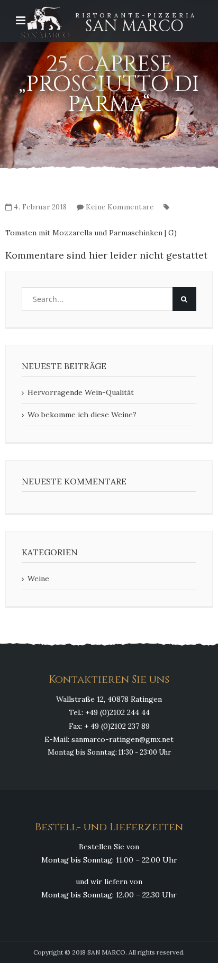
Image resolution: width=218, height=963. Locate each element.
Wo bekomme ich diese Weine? (82, 414)
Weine (38, 578)
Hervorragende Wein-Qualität (81, 392)
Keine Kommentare (119, 207)
